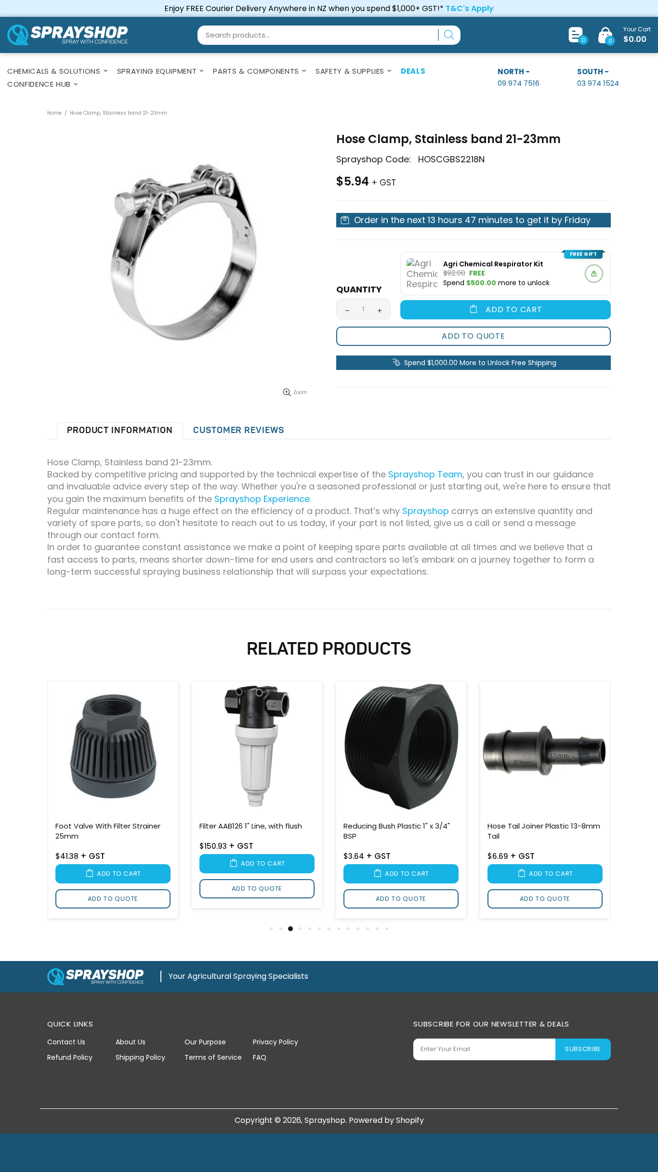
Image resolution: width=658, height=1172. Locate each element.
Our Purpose (205, 1042)
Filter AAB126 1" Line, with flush (250, 826)
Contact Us (66, 1042)
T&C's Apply (470, 8)
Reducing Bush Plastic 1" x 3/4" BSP (396, 831)
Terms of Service (213, 1057)
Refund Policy (69, 1057)
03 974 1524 (598, 83)
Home (54, 113)
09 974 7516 (519, 83)
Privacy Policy (275, 1042)
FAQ (259, 1057)
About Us (130, 1042)
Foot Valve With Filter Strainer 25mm (107, 831)
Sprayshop (67, 35)
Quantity (359, 289)
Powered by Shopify (386, 1120)
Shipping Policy (140, 1057)
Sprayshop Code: (373, 159)
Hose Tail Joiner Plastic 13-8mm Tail (543, 831)
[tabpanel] (113, 801)
